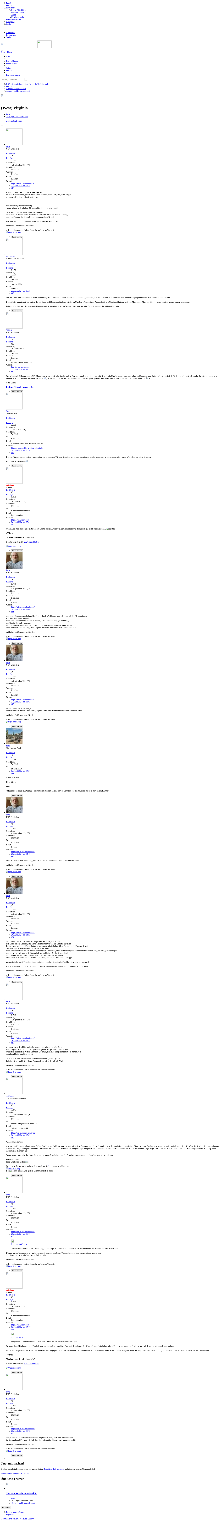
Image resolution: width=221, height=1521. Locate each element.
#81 (12, 188)
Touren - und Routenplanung (23, 1503)
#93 (12, 1236)
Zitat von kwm (17, 1337)
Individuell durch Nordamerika (20, 387)
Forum (9, 70)
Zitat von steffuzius (19, 1244)
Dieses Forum (11, 63)
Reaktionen (10, 153)
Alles (8, 56)
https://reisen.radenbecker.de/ (23, 183)
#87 (12, 704)
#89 (12, 856)
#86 (12, 612)
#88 (12, 773)
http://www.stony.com (20, 520)
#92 (12, 1137)
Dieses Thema (12, 61)
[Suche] (2, 50)
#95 (12, 1433)
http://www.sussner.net (20, 367)
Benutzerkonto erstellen (10, 1473)
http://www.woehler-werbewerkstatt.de (27, 448)
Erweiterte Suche (13, 75)
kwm (13, 1498)
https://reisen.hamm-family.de (23, 1133)
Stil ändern (6, 1508)
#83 (12, 372)
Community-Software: (17, 1519)
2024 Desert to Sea (31, 542)
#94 (12, 1329)
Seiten (8, 68)
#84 (12, 452)
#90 (12, 937)
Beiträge (9, 158)
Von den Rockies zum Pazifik (21, 1493)
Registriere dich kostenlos (53, 1469)
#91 (12, 1043)
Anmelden (10, 33)
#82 (12, 293)
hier (50, 1166)
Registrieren (11, 35)
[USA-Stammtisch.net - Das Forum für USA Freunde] (26, 47)
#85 (12, 524)
